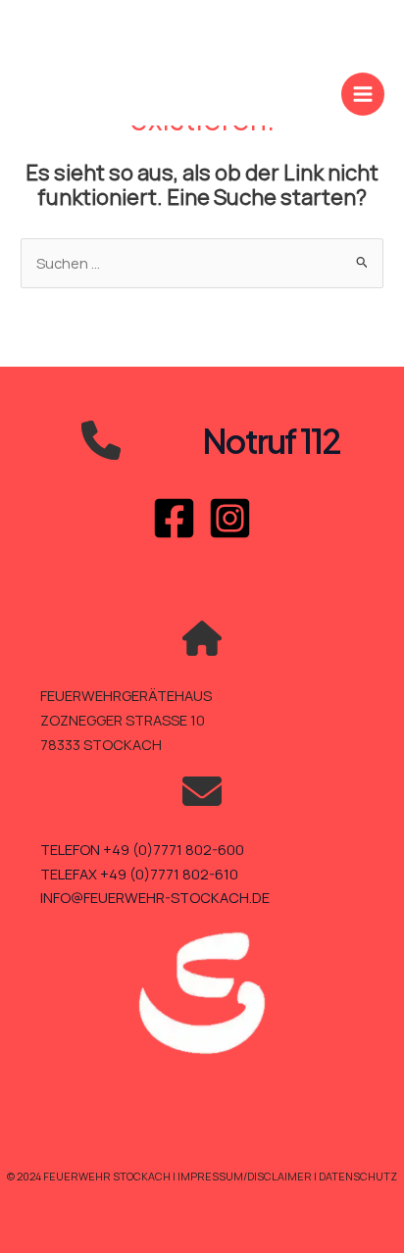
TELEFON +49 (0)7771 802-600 (142, 849)
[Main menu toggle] (362, 94)
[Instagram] (230, 518)
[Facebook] (174, 518)
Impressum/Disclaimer (245, 1176)
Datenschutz (358, 1176)
